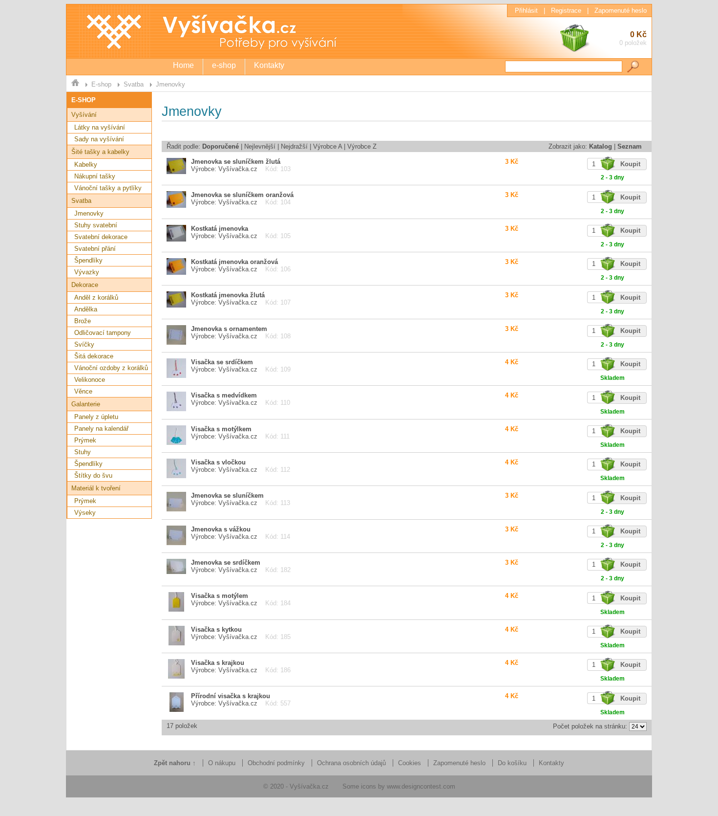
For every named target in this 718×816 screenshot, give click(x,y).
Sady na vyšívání (99, 139)
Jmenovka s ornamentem (229, 328)
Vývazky (86, 272)
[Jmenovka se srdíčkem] (176, 571)
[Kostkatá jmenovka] (176, 239)
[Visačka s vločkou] (176, 476)
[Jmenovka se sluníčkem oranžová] (176, 205)
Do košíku (512, 763)
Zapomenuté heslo (620, 10)
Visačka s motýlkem (221, 429)
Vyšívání (84, 114)
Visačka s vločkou (218, 462)
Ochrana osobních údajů (351, 763)
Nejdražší (294, 146)
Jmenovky (170, 84)
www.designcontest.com (421, 786)
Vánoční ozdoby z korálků (111, 368)
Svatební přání (95, 248)
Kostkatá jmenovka (219, 228)
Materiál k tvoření (96, 488)
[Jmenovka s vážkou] (176, 543)
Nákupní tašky (94, 176)
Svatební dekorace (100, 237)
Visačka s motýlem (219, 595)
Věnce (83, 391)
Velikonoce (89, 379)
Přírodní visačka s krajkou (230, 696)
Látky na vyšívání (99, 127)
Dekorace (84, 284)
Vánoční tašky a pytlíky (108, 188)
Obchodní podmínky (276, 763)
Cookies (409, 763)
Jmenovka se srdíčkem (225, 562)
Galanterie (85, 404)
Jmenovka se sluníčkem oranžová (242, 194)
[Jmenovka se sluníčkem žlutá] (176, 172)
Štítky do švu (93, 475)
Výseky (85, 512)
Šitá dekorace (93, 356)
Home (183, 65)
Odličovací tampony (102, 332)
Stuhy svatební (95, 225)
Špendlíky (88, 260)
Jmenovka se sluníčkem (227, 495)
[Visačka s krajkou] (176, 676)
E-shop (101, 84)
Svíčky (84, 344)
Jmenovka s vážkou (221, 529)
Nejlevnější (259, 146)
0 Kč (633, 38)
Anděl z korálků (96, 297)
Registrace (566, 10)
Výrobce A (327, 146)
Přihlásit (526, 10)
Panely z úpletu (96, 416)
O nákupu (221, 763)
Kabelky (85, 164)
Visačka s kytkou (216, 629)
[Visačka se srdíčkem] (176, 375)
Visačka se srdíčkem (222, 362)
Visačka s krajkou (217, 662)
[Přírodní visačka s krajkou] (176, 709)
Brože (82, 321)
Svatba (134, 84)
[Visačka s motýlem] (176, 609)
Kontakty (269, 65)
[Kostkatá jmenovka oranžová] (176, 272)
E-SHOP (83, 100)
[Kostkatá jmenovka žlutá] (176, 305)
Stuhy (82, 452)
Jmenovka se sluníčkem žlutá (235, 161)
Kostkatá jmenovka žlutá (228, 295)
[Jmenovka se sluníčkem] (176, 509)
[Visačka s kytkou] (177, 643)
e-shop (224, 65)
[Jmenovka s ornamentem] (176, 342)
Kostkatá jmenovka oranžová (234, 261)
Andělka (85, 309)
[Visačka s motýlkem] (176, 442)
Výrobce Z (362, 146)
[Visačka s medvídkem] (176, 409)
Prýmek (85, 440)
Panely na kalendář (101, 428)
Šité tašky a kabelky (100, 151)
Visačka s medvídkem (224, 395)
